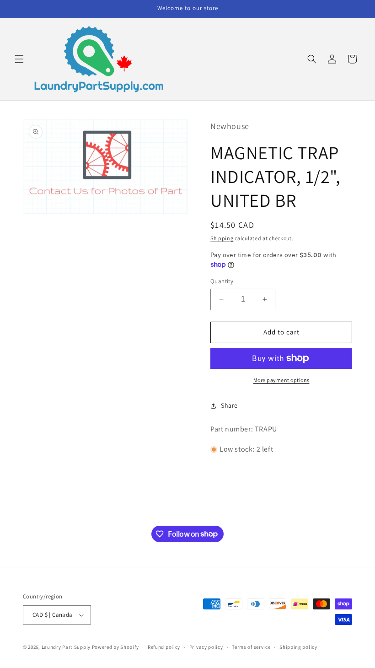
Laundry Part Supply (67, 647)
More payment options (281, 380)
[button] (19, 59)
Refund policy (164, 647)
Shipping (222, 238)
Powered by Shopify (115, 647)
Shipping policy (298, 647)
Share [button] (229, 405)
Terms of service (251, 647)
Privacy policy (206, 647)
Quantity (221, 281)
